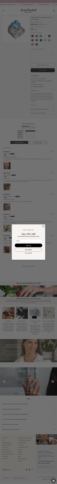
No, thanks (28, 250)
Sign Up (28, 245)
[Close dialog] (43, 226)
